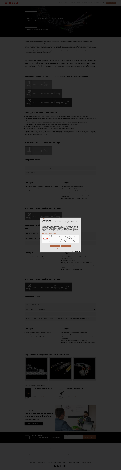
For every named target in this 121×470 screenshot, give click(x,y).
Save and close (60, 248)
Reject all (55, 246)
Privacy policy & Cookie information (49, 233)
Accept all (66, 246)
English (43, 218)
